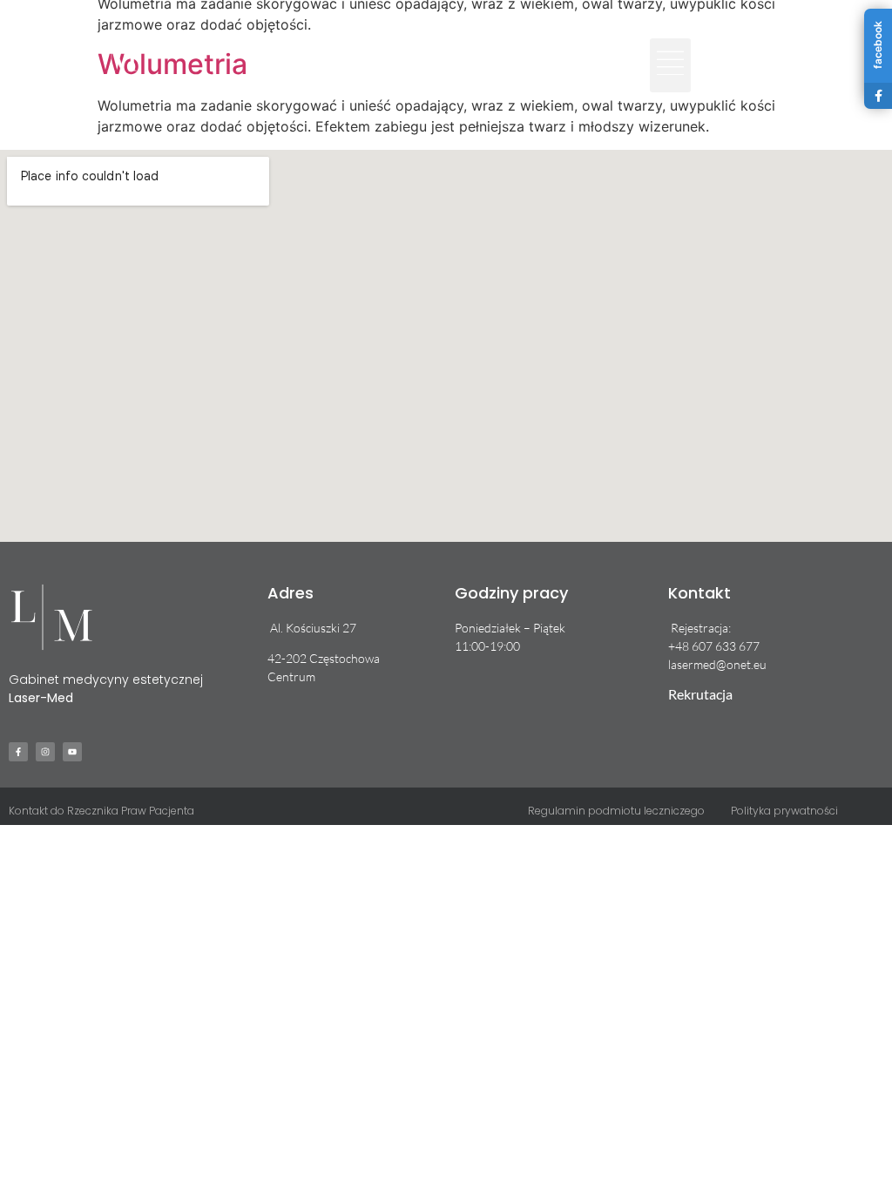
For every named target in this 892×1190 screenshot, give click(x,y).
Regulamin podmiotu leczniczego (616, 810)
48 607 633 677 (717, 646)
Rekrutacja (700, 694)
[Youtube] (763, 52)
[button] (670, 65)
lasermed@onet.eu (717, 664)
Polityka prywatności (784, 810)
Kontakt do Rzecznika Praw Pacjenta (101, 810)
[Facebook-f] (709, 52)
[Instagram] (736, 52)
